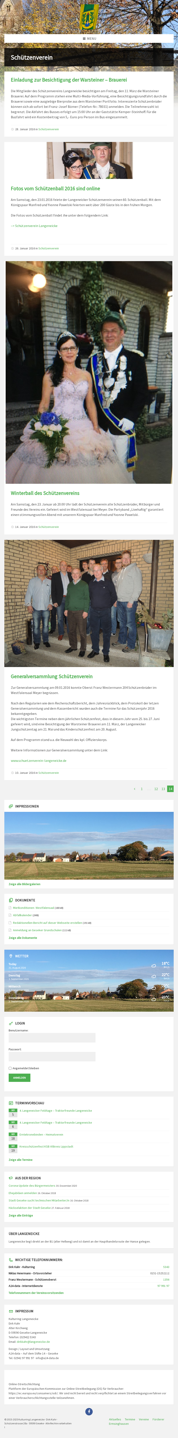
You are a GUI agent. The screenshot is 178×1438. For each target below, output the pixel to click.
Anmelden (19, 1077)
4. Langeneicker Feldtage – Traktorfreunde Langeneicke (56, 1111)
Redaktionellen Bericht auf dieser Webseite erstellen (47, 923)
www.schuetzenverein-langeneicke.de (38, 760)
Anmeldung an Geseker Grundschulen (37, 930)
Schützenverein (48, 129)
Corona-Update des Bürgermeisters (32, 1186)
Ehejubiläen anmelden (23, 1193)
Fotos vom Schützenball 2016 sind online (55, 188)
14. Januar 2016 (25, 527)
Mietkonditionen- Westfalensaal (33, 908)
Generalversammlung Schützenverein (52, 676)
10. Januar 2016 (25, 773)
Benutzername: (18, 1030)
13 (163, 789)
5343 (166, 1267)
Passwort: (15, 1049)
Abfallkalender (22, 915)
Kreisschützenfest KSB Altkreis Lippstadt (46, 1146)
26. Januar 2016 (25, 248)
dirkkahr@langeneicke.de (33, 1342)
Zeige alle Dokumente (23, 938)
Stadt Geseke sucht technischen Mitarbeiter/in (39, 1200)
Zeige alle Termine (21, 1160)
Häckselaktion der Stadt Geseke (30, 1208)
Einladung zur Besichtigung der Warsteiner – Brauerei (69, 79)
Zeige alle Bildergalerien (24, 884)
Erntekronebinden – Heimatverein (41, 1134)
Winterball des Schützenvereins (45, 493)
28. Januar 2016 (25, 129)
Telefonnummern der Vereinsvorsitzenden (36, 1293)
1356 (166, 1279)
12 (156, 789)
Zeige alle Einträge (21, 1215)
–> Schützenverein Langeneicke (34, 226)
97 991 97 (163, 1286)
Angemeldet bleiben (26, 1068)
